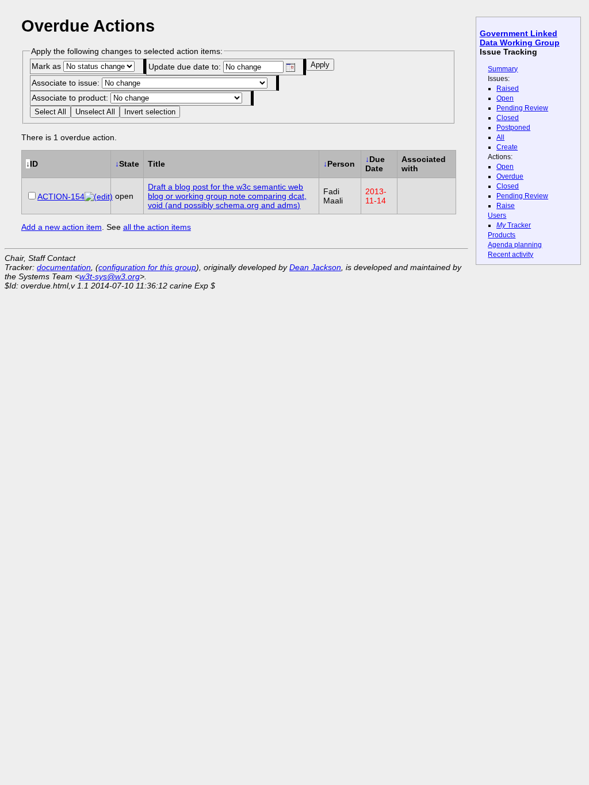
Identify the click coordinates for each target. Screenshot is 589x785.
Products (501, 235)
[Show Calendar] (290, 67)
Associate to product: (71, 97)
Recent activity (510, 255)
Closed (507, 118)
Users (497, 215)
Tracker (513, 225)
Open (505, 98)
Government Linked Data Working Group (520, 38)
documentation (64, 267)
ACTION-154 (61, 196)
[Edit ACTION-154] (99, 196)
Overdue (509, 176)
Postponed (513, 128)
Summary (503, 69)
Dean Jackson (315, 267)
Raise (505, 206)
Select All (50, 111)
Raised (507, 88)
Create (507, 147)
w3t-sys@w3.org (109, 276)
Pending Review (522, 108)
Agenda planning (515, 245)
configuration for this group (147, 267)
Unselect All (95, 111)
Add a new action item (61, 227)
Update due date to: (185, 66)
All (500, 137)
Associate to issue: (67, 82)
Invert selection (149, 111)
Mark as (47, 66)
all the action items (157, 227)
